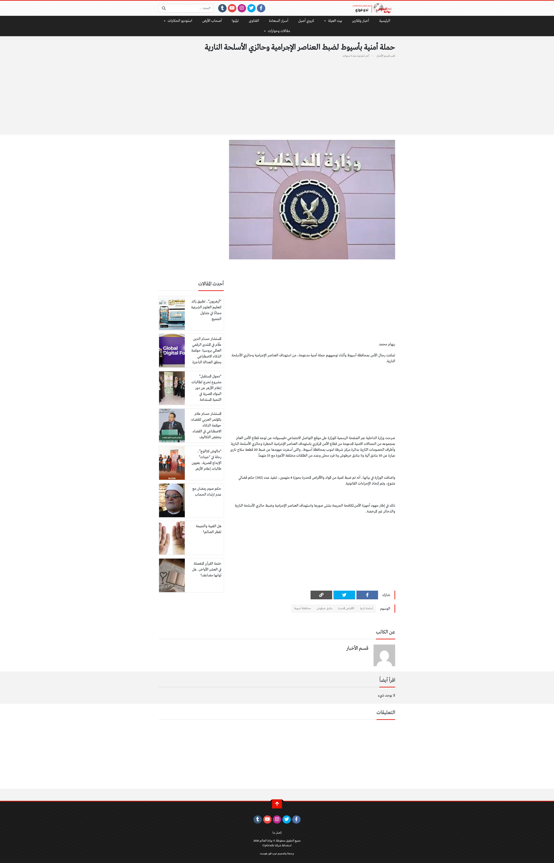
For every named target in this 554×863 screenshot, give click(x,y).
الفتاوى (254, 21)
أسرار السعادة (278, 21)
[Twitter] (251, 8)
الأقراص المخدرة (346, 608)
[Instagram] (242, 8)
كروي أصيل (306, 21)
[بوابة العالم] (373, 8)
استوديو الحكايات (180, 21)
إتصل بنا (277, 833)
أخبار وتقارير (360, 21)
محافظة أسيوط (302, 608)
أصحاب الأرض (212, 21)
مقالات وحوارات (279, 31)
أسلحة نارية (366, 608)
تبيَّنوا (235, 21)
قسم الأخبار (383, 56)
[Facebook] (261, 8)
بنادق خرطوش (324, 608)
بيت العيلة (335, 21)
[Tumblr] (222, 8)
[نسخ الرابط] (321, 595)
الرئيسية (384, 21)
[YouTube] (232, 8)
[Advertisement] (277, 94)
